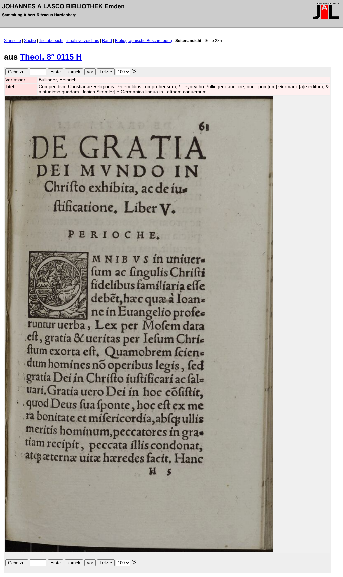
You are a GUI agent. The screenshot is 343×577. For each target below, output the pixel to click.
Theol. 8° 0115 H (51, 56)
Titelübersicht (51, 40)
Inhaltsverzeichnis (82, 40)
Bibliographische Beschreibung (143, 40)
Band (107, 40)
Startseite (12, 40)
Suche (30, 40)
